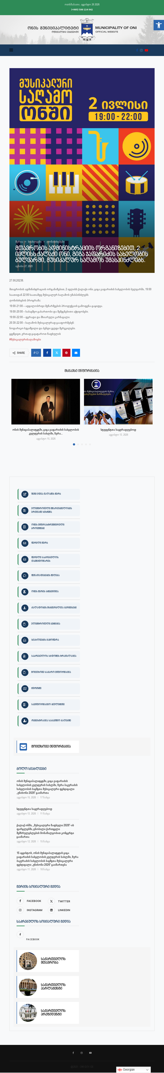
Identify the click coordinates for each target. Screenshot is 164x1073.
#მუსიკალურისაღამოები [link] (25, 339)
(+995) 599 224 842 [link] (82, 9)
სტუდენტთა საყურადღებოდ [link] (118, 429)
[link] (159, 25)
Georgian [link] (128, 1069)
